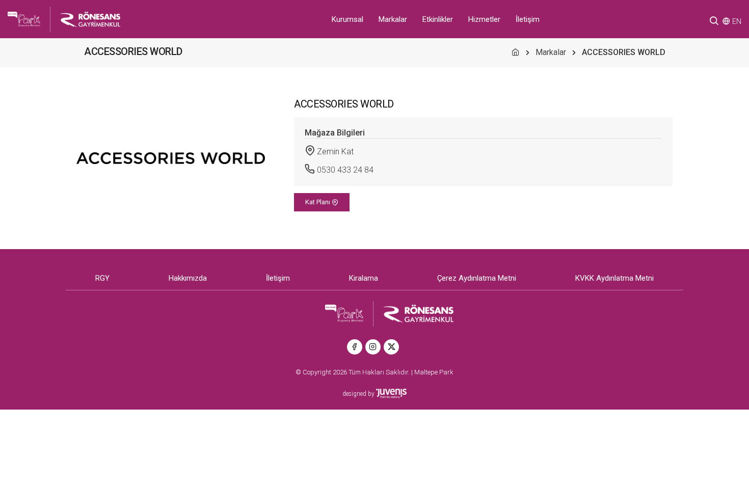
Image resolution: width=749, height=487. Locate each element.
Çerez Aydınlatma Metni (476, 278)
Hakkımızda (188, 278)
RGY (102, 278)
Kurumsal (347, 19)
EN (736, 21)
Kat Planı (318, 202)
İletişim (528, 19)
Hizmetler (484, 19)
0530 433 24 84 (345, 170)
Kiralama (363, 278)
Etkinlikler (437, 19)
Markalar (393, 19)
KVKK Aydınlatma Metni (614, 278)
